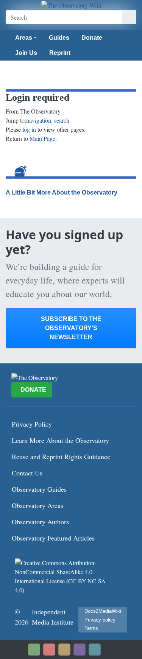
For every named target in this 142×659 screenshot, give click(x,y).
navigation (38, 120)
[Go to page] (129, 17)
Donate (91, 37)
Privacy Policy (32, 423)
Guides (59, 37)
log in (29, 129)
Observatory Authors (40, 521)
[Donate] (34, 649)
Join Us (26, 53)
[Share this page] (64, 649)
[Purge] (95, 649)
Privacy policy (99, 620)
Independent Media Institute (52, 616)
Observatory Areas (37, 505)
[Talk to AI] (49, 649)
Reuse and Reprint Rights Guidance (61, 456)
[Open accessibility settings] (79, 649)
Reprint (59, 53)
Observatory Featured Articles (53, 537)
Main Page (42, 138)
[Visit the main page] (71, 5)
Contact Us (27, 472)
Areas (23, 37)
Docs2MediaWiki (102, 611)
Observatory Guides (39, 489)
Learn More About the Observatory (60, 440)
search (61, 120)
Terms (91, 628)
